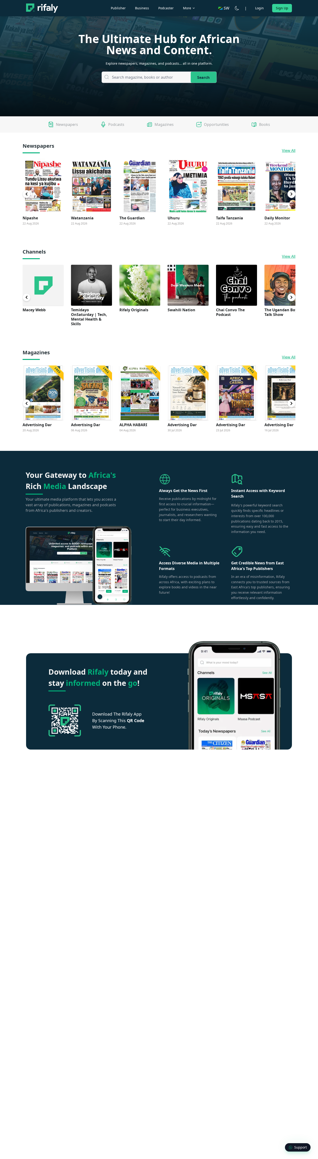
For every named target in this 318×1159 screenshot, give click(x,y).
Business (142, 8)
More (187, 8)
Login (259, 8)
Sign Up (282, 8)
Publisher (118, 8)
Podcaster (166, 8)
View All (288, 150)
